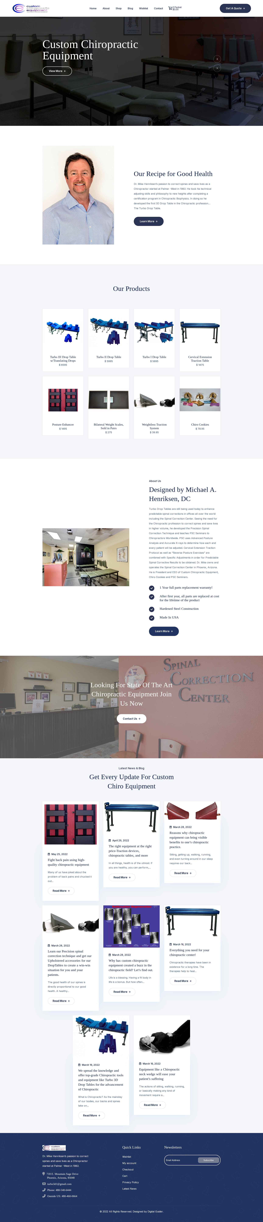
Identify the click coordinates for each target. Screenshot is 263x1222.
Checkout (127, 1169)
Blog (130, 8)
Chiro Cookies (200, 424)
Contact (158, 8)
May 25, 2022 (59, 854)
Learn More (147, 221)
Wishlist (143, 8)
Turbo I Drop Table (154, 357)
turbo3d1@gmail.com (59, 1183)
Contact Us (130, 718)
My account (129, 1163)
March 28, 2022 (182, 827)
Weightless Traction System (154, 426)
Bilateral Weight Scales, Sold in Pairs (109, 426)
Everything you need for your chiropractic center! (189, 952)
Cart (124, 1175)
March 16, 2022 (182, 944)
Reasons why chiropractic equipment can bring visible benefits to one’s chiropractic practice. (189, 840)
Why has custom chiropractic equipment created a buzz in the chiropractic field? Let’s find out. (131, 965)
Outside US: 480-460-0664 (62, 1196)
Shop (119, 8)
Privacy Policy (130, 1182)
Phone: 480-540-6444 (59, 1190)
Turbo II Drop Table (108, 357)
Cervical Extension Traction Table (200, 358)
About (106, 8)
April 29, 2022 (120, 840)
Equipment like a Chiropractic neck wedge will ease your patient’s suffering (159, 1074)
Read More (60, 890)
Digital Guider (155, 1211)
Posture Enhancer (63, 424)
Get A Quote (234, 8)
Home (93, 8)
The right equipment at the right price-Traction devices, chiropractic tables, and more (130, 850)
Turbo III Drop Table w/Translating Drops (63, 358)
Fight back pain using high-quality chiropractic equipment (68, 862)
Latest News (129, 1188)
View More (56, 71)
